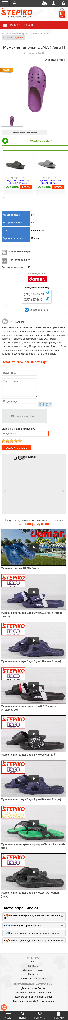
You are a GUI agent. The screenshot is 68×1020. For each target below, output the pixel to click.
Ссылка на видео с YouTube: (17, 428)
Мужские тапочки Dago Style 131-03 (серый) (50, 182)
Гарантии (33, 974)
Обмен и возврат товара (33, 978)
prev (4, 491)
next (63, 491)
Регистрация (63, 3)
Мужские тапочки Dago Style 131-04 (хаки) (18, 182)
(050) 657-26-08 (34, 299)
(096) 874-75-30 (34, 294)
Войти (53, 3)
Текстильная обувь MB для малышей (33, 1001)
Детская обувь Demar (33, 988)
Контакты (33, 965)
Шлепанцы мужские (13, 37)
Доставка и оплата (33, 970)
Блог (33, 961)
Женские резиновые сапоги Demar (33, 996)
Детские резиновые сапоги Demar (33, 992)
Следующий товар (55, 59)
